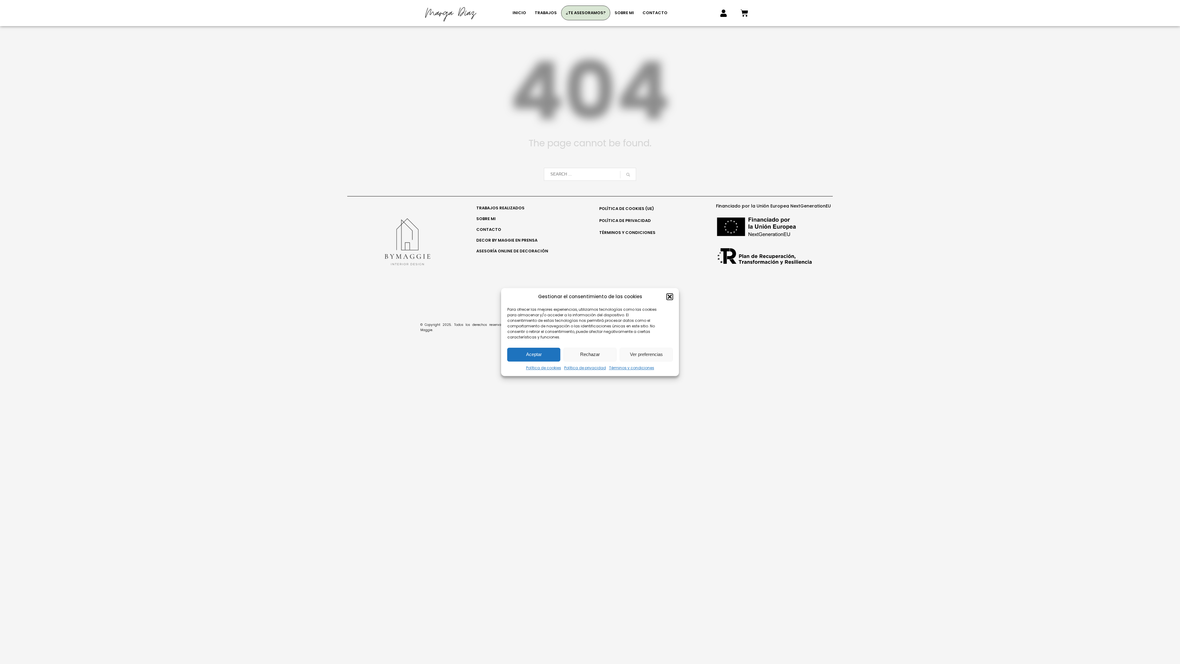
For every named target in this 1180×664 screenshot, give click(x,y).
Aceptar (534, 354)
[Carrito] (744, 13)
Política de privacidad (585, 367)
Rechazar (590, 354)
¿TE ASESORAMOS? (586, 13)
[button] (670, 297)
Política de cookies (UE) (626, 208)
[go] (628, 174)
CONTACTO (655, 13)
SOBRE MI (624, 13)
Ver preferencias (646, 354)
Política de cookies (543, 367)
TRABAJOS (546, 13)
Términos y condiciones (631, 367)
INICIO (519, 13)
